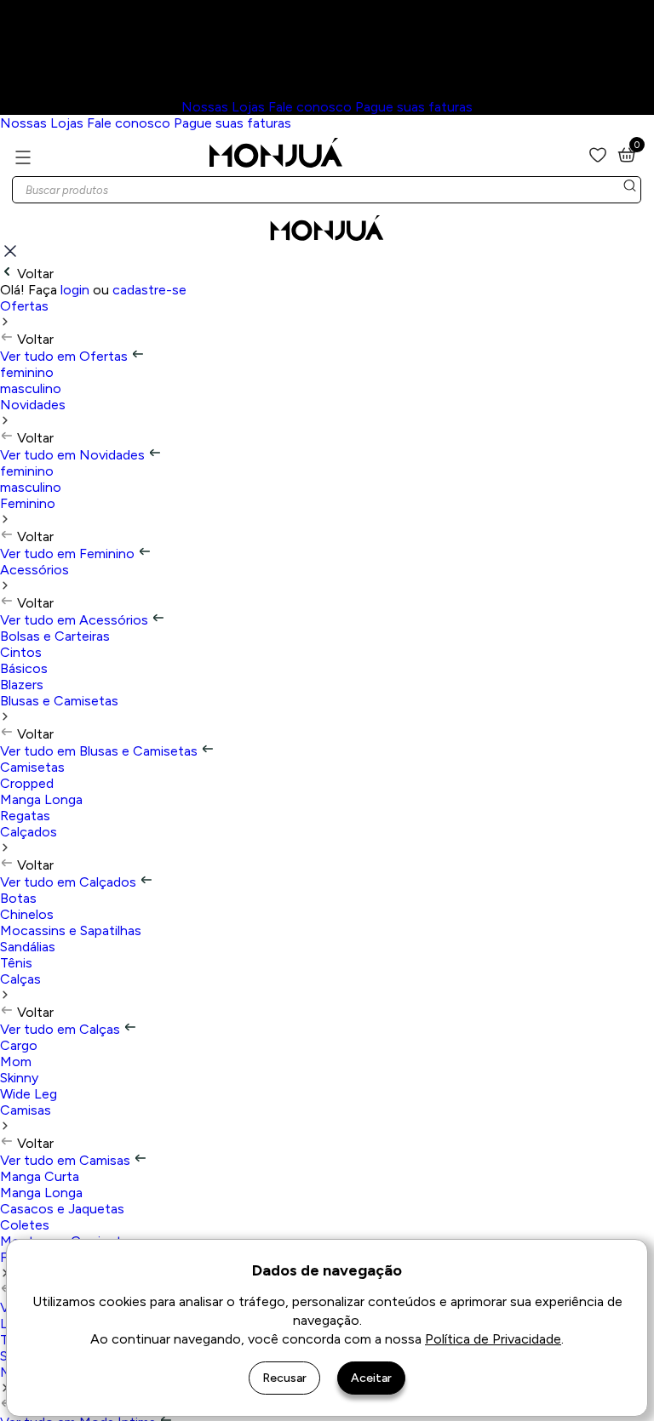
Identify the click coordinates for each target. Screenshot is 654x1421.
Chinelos (27, 914)
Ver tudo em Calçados (70, 882)
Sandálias (27, 947)
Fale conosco (310, 107)
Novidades (33, 405)
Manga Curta (39, 1176)
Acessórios (34, 570)
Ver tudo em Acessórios (76, 620)
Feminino (27, 503)
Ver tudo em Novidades (74, 455)
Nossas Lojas (223, 107)
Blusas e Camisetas (59, 701)
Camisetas (32, 767)
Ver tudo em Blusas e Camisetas (100, 751)
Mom (16, 1061)
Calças (20, 979)
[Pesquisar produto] (629, 190)
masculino (30, 388)
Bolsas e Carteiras (55, 636)
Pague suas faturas (414, 107)
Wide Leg (28, 1094)
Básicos (24, 668)
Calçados (28, 832)
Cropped (27, 783)
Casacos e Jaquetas (62, 1209)
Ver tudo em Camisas (67, 1160)
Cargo (18, 1045)
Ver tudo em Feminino (69, 553)
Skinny (19, 1078)
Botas (18, 898)
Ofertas (24, 306)
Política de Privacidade (493, 1339)
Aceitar (371, 1378)
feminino (27, 372)
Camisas (25, 1110)
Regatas (25, 816)
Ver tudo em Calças (61, 1029)
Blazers (21, 684)
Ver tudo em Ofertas (65, 356)
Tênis (16, 963)
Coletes (24, 1225)
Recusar (284, 1378)
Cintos (21, 652)
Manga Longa (41, 799)
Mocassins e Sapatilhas (70, 930)
